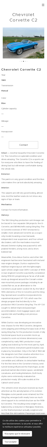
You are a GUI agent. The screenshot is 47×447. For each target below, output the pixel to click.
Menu (43, 4)
